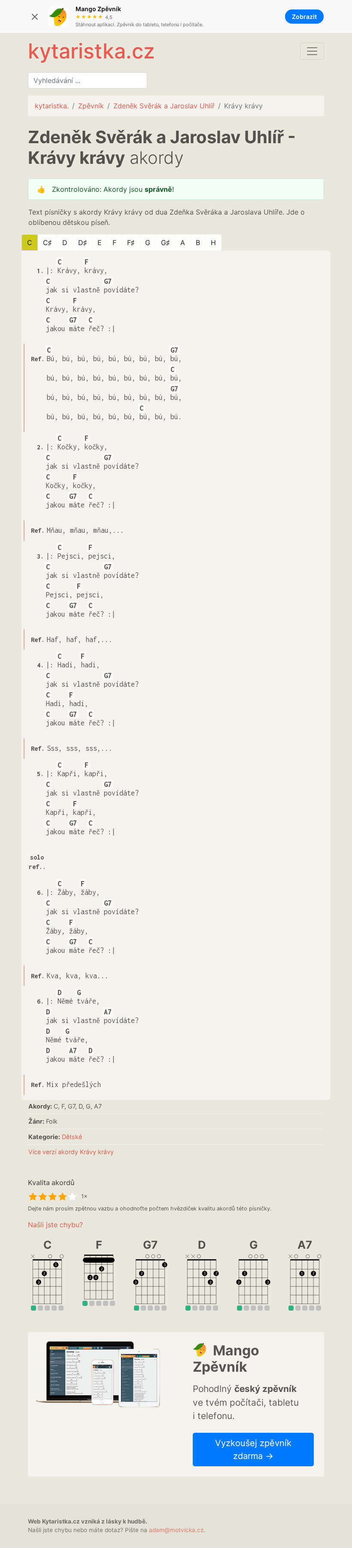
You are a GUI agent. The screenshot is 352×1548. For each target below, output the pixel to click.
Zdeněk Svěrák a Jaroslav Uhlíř (164, 105)
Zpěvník (91, 105)
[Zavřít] (34, 16)
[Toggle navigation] (312, 51)
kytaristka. (52, 105)
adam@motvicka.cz (176, 1529)
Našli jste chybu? (55, 1224)
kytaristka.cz (91, 51)
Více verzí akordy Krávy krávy (71, 1151)
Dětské (72, 1136)
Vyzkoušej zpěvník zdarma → (253, 1449)
